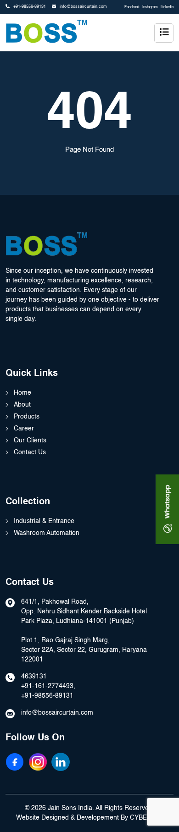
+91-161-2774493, (48, 686)
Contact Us (30, 452)
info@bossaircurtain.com (82, 7)
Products (26, 416)
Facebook (132, 7)
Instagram (150, 7)
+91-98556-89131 (29, 7)
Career (24, 428)
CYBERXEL (146, 818)
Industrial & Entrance (44, 521)
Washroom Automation (46, 533)
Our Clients (30, 440)
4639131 (34, 676)
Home (22, 393)
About (22, 405)
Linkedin (167, 7)
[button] (163, 33)
